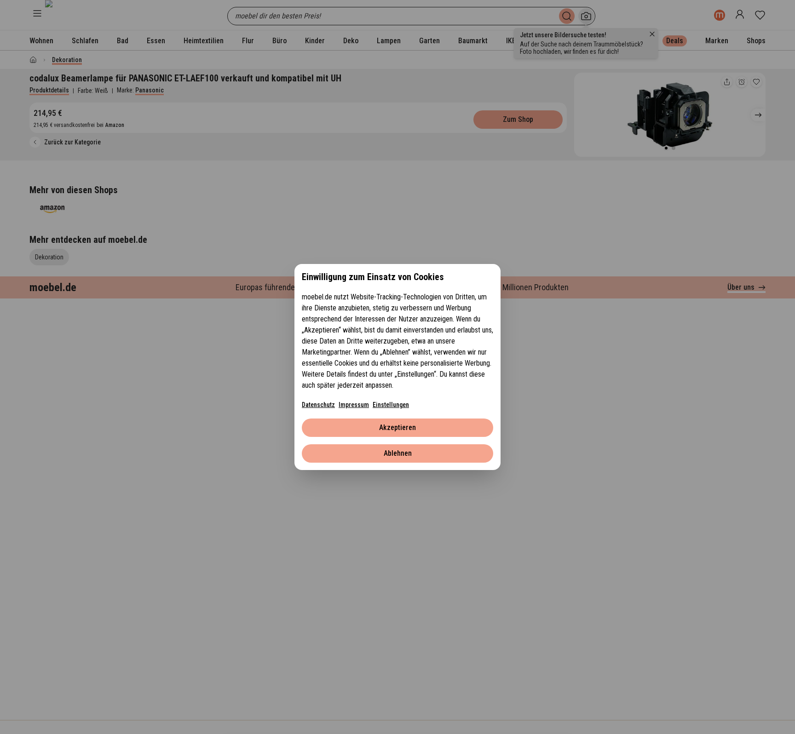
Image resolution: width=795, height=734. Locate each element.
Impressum (354, 404)
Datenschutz (318, 404)
